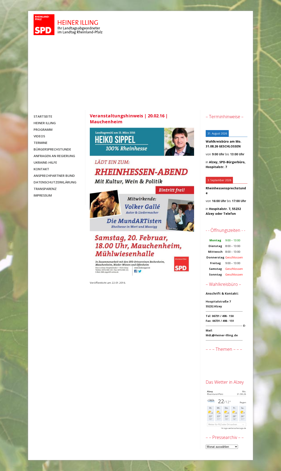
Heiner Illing (45, 123)
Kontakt (41, 169)
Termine (40, 142)
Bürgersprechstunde (52, 149)
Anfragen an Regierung (54, 156)
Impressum (43, 195)
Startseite (43, 116)
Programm (43, 129)
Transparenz (45, 188)
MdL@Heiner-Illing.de (222, 335)
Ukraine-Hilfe (45, 162)
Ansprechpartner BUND (54, 175)
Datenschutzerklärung (55, 182)
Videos (39, 136)
